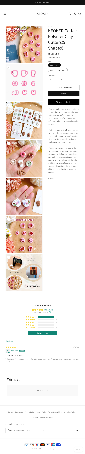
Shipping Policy (69, 412)
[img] (11, 347)
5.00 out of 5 (48, 310)
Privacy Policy (30, 412)
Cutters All (54, 65)
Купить (64, 94)
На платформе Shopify (47, 449)
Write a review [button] (42, 333)
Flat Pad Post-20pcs (57, 70)
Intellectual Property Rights (43, 417)
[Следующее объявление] (80, 2)
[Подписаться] (42, 430)
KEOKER (37, 449)
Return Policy (41, 412)
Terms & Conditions (55, 412)
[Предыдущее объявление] (4, 2)
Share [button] (52, 179)
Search (10, 412)
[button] (4, 13)
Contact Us (19, 412)
